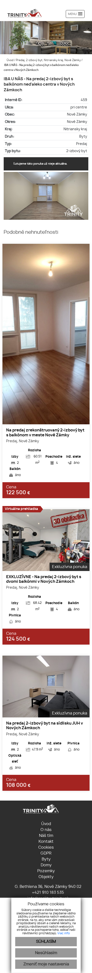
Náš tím (46, 836)
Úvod (9, 60)
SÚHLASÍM (46, 942)
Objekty (46, 877)
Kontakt (46, 841)
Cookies (46, 847)
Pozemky (46, 871)
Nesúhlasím (46, 953)
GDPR (46, 853)
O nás (46, 830)
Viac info (63, 933)
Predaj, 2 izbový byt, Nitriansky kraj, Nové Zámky (48, 60)
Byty (46, 859)
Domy (46, 865)
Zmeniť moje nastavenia (46, 964)
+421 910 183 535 (47, 893)
